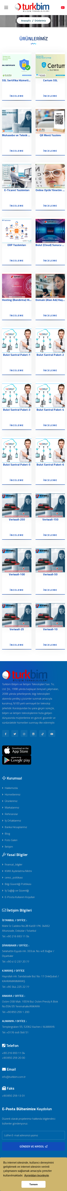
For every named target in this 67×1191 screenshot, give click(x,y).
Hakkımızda (11, 788)
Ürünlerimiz (40, 20)
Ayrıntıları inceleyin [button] (36, 1175)
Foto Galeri (10, 840)
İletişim (8, 846)
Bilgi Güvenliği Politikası (17, 884)
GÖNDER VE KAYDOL (32, 1146)
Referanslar (11, 814)
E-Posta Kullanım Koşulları (19, 897)
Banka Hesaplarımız (15, 827)
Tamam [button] (33, 1184)
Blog (7, 833)
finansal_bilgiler (13, 864)
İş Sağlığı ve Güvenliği (16, 890)
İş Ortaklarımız (12, 820)
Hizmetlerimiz (12, 794)
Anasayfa (26, 20)
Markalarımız (11, 807)
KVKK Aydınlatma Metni (18, 871)
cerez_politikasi (13, 877)
